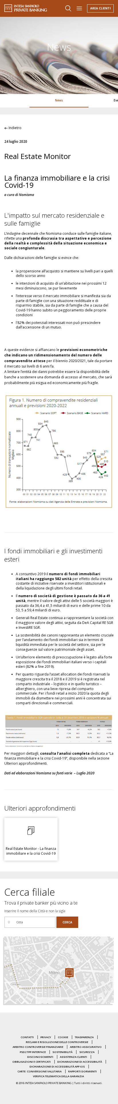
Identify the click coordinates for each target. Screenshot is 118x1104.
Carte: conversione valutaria (39, 1071)
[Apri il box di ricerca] (68, 8)
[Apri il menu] (79, 8)
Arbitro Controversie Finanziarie (38, 1047)
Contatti (27, 1037)
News (59, 100)
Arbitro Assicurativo (86, 1047)
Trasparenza (84, 1037)
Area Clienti (100, 8)
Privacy (45, 1037)
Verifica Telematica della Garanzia (58, 1076)
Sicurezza (87, 1052)
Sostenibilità (62, 1052)
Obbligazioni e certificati (31, 1062)
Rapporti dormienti (82, 1071)
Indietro (14, 127)
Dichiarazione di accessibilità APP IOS (57, 1066)
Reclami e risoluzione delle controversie (57, 1042)
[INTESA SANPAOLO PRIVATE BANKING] (25, 8)
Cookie (63, 1037)
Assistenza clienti (73, 1057)
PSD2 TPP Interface (33, 1052)
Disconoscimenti (40, 1057)
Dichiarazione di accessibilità (79, 1062)
